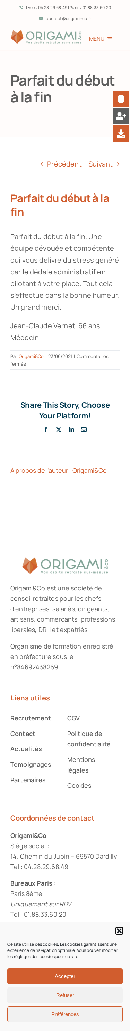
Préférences (65, 1014)
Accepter (65, 976)
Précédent (64, 164)
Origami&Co (31, 356)
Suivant (100, 164)
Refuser (65, 995)
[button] (119, 930)
